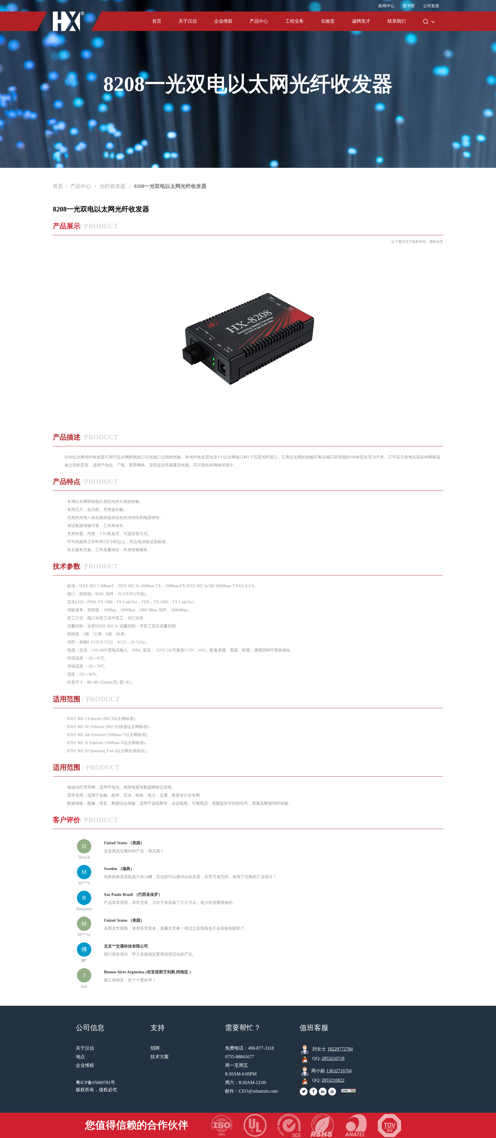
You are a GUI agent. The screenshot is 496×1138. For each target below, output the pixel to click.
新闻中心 (386, 6)
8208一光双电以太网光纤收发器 (170, 186)
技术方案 (159, 1056)
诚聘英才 (361, 21)
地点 (80, 1056)
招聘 (155, 1048)
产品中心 (259, 21)
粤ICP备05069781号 (95, 1082)
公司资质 (431, 6)
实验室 (328, 21)
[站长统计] (348, 1090)
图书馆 (409, 6)
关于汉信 (188, 21)
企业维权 (223, 21)
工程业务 (294, 21)
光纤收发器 (113, 186)
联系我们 (397, 21)
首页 (156, 21)
